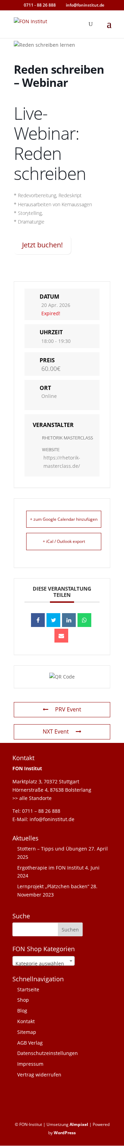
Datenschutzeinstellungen (47, 1053)
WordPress (65, 1133)
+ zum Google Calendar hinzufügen (63, 519)
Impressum (30, 1064)
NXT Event (56, 731)
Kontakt (26, 1021)
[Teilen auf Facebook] (38, 620)
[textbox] (43, 963)
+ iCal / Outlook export (64, 541)
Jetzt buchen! (42, 244)
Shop (23, 1000)
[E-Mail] (61, 636)
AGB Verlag (30, 1042)
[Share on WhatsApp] (84, 620)
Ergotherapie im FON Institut (50, 867)
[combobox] (43, 961)
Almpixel (79, 1124)
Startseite (28, 989)
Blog (22, 1010)
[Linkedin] (69, 620)
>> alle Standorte (32, 798)
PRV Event (68, 709)
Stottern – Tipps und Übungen (52, 848)
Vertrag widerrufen (39, 1074)
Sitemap (26, 1032)
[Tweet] (53, 620)
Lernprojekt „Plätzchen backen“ (53, 886)
